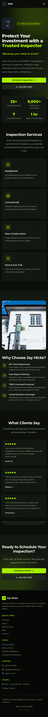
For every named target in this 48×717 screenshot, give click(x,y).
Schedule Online (22, 571)
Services (5, 620)
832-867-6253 (25, 87)
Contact (5, 634)
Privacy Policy (8, 644)
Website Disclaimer (10, 651)
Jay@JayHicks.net (12, 669)
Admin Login (24, 710)
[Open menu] (44, 4)
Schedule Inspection (22, 80)
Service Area (7, 627)
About (4, 623)
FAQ (4, 630)
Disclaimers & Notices (11, 655)
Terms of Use (7, 648)
